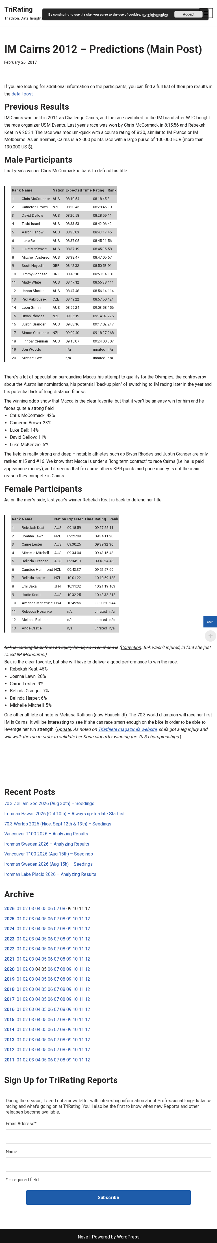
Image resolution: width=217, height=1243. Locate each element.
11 (81, 918)
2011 (9, 1060)
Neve (83, 1237)
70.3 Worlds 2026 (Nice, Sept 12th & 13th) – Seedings (57, 824)
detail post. (23, 94)
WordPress (128, 1237)
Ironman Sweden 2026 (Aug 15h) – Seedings (48, 864)
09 (68, 918)
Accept (188, 14)
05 (44, 908)
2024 (9, 928)
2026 (9, 908)
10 (75, 918)
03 (31, 908)
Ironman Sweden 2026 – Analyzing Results (46, 844)
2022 (9, 949)
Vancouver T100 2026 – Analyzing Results (46, 834)
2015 (9, 1019)
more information (155, 14)
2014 (9, 1029)
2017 (9, 999)
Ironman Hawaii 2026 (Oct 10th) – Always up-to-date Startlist (64, 813)
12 (87, 918)
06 (50, 908)
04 (37, 908)
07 (56, 908)
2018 (9, 989)
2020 (9, 969)
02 (25, 908)
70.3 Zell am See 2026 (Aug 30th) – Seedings (49, 803)
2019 (9, 979)
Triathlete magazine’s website (127, 729)
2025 (9, 918)
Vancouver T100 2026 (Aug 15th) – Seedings (48, 854)
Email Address (21, 1123)
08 (62, 908)
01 (19, 908)
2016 (9, 1009)
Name (11, 1151)
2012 (9, 1049)
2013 (9, 1039)
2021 (9, 959)
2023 (9, 939)
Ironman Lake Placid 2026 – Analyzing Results (50, 874)
